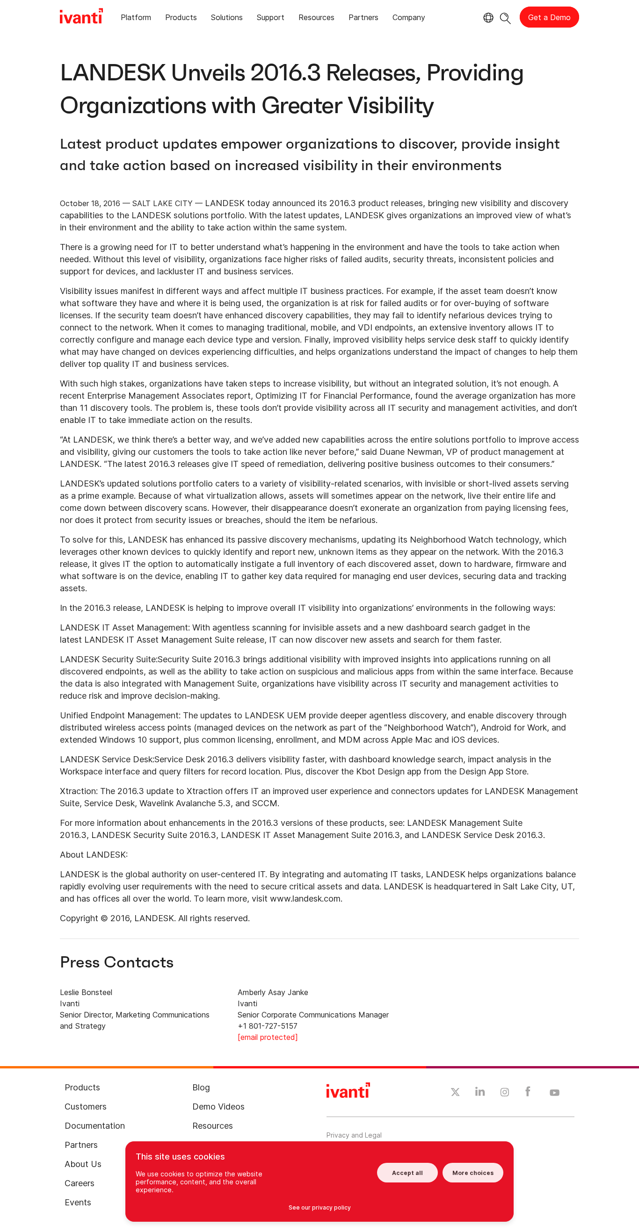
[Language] (487, 17)
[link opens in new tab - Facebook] (528, 1093)
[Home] (81, 17)
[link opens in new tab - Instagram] (504, 1093)
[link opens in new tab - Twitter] (455, 1093)
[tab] (136, 19)
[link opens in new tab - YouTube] (554, 1093)
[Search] (505, 17)
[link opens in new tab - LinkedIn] (480, 1093)
